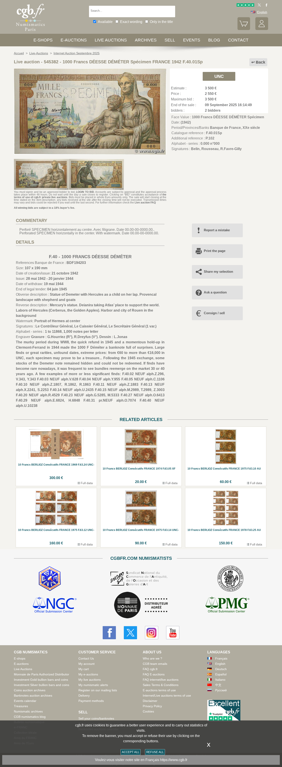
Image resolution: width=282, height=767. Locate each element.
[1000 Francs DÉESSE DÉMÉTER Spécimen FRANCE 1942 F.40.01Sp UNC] (90, 153)
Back (260, 62)
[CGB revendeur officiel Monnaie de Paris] (141, 605)
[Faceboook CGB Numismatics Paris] (109, 632)
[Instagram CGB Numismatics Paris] (151, 632)
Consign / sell (214, 313)
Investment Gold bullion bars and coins (41, 679)
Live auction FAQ (145, 202)
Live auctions (111, 40)
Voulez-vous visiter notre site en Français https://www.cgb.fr (141, 760)
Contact (238, 40)
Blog (214, 40)
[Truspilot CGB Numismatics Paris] (245, 5)
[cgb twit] (258, 5)
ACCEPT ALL (130, 752)
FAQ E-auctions (154, 674)
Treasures (21, 706)
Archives (146, 40)
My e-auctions (88, 674)
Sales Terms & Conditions (160, 685)
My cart (83, 669)
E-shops (43, 40)
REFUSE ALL (155, 752)
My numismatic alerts (93, 685)
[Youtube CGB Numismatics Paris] (172, 632)
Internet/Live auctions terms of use (167, 695)
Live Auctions (23, 669)
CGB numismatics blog (30, 716)
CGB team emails (155, 663)
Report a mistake (217, 230)
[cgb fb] (265, 5)
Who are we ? (152, 658)
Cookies (148, 711)
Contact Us (86, 658)
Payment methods (91, 701)
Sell (170, 40)
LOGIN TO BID (85, 192)
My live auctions (89, 679)
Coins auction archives (29, 690)
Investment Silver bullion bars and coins (41, 685)
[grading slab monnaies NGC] (55, 605)
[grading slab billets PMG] (227, 605)
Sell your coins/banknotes (96, 718)
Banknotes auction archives (33, 695)
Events (191, 40)
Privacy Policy (152, 706)
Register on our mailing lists (97, 690)
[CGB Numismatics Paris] (30, 32)
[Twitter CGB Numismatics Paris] (130, 632)
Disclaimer (150, 701)
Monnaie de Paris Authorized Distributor (41, 674)
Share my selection (218, 271)
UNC (219, 76)
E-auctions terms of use (159, 690)
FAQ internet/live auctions (160, 679)
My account (86, 663)
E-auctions (74, 40)
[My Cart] (243, 29)
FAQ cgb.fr (150, 669)
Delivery (84, 695)
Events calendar (25, 701)
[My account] (261, 29)
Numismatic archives (28, 711)
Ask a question (215, 292)
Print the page (214, 251)
